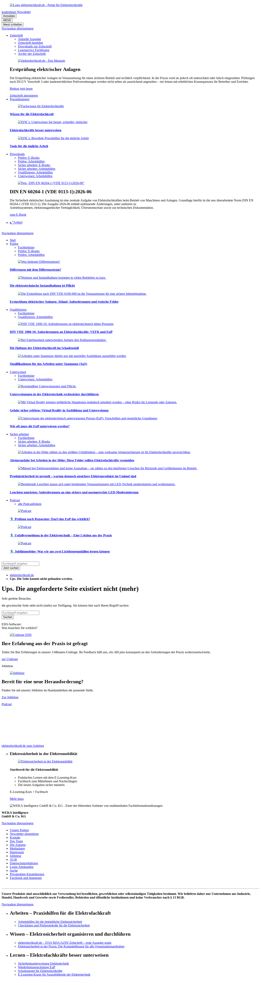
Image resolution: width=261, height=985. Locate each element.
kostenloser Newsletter (16, 12)
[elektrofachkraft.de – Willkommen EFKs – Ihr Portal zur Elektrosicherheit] (46, 5)
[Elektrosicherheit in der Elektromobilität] (45, 761)
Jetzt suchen (11, 567)
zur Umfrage (10, 659)
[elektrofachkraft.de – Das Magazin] (41, 60)
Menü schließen (12, 24)
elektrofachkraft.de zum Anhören (23, 745)
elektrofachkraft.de (22, 575)
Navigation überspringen (17, 28)
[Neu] (51, 183)
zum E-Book (18, 214)
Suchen (7, 617)
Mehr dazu (17, 798)
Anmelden (9, 16)
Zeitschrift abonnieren (24, 95)
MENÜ (7, 20)
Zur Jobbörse (10, 697)
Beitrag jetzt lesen (21, 88)
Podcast (7, 704)
